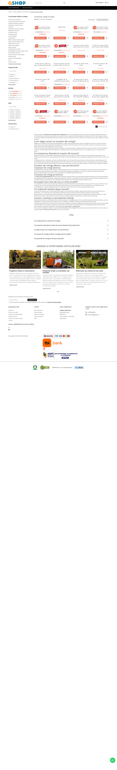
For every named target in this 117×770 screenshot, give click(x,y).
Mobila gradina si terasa (14, 49)
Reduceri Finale (27, 8)
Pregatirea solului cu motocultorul (21, 271)
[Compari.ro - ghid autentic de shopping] (44, 367)
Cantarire (10, 27)
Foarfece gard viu (12, 34)
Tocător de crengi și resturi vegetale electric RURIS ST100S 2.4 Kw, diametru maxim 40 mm (42, 46)
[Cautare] (64, 3)
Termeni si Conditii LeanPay (15, 318)
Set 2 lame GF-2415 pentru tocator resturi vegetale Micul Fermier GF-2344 (100, 96)
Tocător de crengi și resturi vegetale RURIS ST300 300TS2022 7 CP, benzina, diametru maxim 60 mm (81, 27)
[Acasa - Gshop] (17, 3)
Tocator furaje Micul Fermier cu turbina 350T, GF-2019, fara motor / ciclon (61, 64)
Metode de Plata (38, 310)
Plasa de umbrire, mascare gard (16, 54)
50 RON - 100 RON (14, 110)
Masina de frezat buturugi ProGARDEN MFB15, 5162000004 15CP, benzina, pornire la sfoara (81, 111)
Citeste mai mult (13, 285)
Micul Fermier (13, 80)
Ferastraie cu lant (12, 32)
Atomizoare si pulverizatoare (15, 25)
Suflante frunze (12, 62)
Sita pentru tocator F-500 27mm (42, 80)
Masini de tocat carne (13, 43)
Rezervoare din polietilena (15, 58)
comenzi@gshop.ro (93, 315)
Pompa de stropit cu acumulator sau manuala (56, 272)
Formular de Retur (38, 316)
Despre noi (11, 310)
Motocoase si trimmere (14, 52)
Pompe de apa (12, 56)
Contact (10, 320)
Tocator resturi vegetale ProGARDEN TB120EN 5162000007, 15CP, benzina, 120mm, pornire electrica (100, 111)
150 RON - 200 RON (15, 114)
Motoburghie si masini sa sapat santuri (18, 51)
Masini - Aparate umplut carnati (16, 40)
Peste (11, 91)
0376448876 (91, 312)
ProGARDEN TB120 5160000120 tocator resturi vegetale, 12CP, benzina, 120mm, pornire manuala (61, 80)
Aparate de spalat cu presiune (15, 23)
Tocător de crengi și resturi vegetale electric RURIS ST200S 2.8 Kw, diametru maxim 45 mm (42, 27)
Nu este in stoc (13, 129)
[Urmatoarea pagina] (106, 127)
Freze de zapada (12, 36)
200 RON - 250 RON (15, 116)
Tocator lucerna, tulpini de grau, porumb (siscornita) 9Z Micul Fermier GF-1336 (42, 64)
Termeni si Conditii (13, 312)
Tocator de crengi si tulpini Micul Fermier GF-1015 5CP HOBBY (81, 46)
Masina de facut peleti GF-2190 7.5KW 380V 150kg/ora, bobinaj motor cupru (81, 96)
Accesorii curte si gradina (14, 19)
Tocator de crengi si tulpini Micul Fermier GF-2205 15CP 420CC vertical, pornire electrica (100, 80)
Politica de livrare (12, 316)
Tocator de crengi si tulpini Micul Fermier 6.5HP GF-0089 (100, 46)
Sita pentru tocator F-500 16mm (100, 64)
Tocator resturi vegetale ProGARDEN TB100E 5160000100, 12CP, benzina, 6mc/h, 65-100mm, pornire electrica (62, 46)
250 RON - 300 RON (15, 118)
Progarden (12, 82)
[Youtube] (9, 329)
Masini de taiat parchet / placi (15, 41)
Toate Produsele (14, 8)
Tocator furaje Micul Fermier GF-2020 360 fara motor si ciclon (42, 96)
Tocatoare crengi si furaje (14, 64)
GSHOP (12, 76)
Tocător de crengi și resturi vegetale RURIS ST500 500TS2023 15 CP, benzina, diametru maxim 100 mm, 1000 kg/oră (42, 111)
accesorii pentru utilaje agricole (72, 206)
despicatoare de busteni (50, 209)
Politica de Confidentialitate (54, 302)
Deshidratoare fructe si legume (16, 29)
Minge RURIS (61, 27)
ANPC (35, 318)
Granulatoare (11, 38)
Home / (10, 12)
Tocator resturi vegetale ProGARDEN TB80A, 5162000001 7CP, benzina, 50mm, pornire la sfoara (61, 111)
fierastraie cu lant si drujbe (69, 208)
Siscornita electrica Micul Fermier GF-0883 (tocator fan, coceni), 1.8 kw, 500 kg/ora (81, 80)
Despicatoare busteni (13, 30)
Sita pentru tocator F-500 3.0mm (81, 64)
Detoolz (12, 74)
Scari (9, 60)
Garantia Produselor (39, 314)
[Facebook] (9, 327)
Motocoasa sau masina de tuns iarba (89, 271)
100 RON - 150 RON (15, 112)
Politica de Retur (38, 312)
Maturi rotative (12, 47)
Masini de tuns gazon (13, 45)
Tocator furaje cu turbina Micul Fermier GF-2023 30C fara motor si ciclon (61, 96)
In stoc (11, 127)
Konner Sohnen (14, 78)
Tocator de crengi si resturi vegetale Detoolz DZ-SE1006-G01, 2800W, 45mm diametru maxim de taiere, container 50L (100, 27)
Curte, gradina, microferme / (21, 12)
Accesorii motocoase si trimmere (16, 21)
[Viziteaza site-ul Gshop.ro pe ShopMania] (79, 367)
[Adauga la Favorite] (49, 38)
